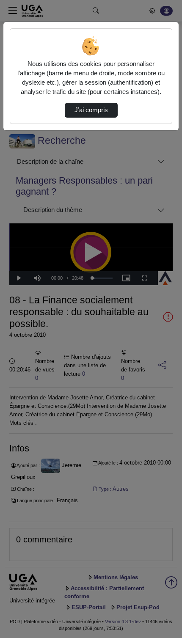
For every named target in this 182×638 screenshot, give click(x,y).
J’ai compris (91, 110)
